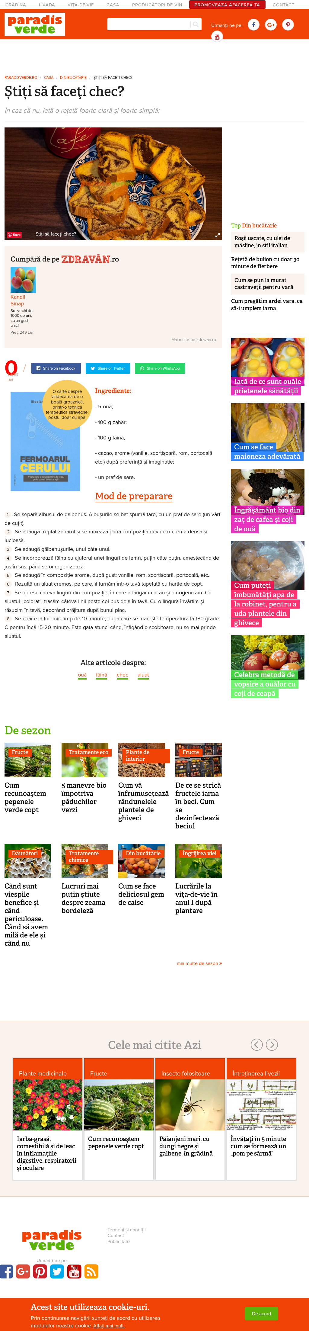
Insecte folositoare (185, 1073)
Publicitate (118, 1242)
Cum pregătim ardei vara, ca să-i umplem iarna (267, 304)
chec (122, 674)
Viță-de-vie (81, 5)
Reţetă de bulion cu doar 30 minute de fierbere (265, 263)
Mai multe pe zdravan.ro (193, 339)
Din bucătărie (73, 78)
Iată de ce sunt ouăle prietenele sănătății (267, 386)
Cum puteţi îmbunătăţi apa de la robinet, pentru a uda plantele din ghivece (265, 604)
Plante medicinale (43, 1073)
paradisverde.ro (21, 78)
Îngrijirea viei (199, 853)
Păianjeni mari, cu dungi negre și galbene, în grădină (186, 1146)
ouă (82, 674)
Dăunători (25, 853)
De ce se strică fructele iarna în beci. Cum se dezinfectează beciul (198, 806)
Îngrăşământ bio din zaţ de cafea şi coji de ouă (267, 519)
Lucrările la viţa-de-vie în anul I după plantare (196, 898)
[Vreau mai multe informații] (45, 441)
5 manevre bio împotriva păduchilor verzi (84, 797)
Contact (284, 5)
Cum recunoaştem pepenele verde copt (25, 797)
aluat (143, 674)
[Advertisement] (154, 56)
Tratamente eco (88, 752)
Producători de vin (157, 5)
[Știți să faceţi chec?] (113, 183)
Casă (113, 5)
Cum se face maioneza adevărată (267, 451)
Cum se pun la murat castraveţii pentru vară (263, 284)
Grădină (15, 5)
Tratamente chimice (84, 857)
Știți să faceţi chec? (113, 78)
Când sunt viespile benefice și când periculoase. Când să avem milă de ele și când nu (26, 915)
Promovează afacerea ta (227, 5)
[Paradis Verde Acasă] (35, 24)
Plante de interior (137, 756)
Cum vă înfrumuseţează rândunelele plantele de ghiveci (143, 801)
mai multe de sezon (198, 963)
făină (101, 674)
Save (17, 234)
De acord (261, 1314)
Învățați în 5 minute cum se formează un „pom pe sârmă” (258, 1146)
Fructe (20, 752)
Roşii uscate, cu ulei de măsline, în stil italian (262, 242)
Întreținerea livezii (256, 1073)
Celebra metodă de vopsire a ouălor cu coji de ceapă (264, 684)
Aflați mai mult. (109, 1326)
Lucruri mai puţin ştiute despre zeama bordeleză (83, 898)
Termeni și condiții (126, 1230)
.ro (114, 259)
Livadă (47, 5)
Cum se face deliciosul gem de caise (141, 894)
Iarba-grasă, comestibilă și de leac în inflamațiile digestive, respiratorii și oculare (46, 1153)
